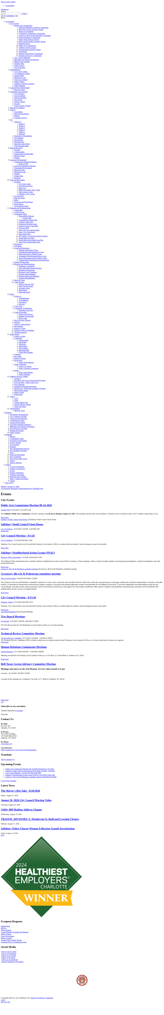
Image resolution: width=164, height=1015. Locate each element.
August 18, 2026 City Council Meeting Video (26, 800)
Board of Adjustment (26, 32)
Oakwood (22, 344)
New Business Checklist (18, 429)
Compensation (19, 152)
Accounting (18, 112)
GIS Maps (18, 246)
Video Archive (19, 66)
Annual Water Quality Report (11, 940)
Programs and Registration (23, 202)
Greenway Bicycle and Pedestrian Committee (35, 36)
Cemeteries (18, 338)
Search (24, 13)
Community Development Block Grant (32, 256)
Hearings (17, 178)
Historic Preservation (21, 262)
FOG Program (19, 384)
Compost (17, 354)
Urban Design (19, 282)
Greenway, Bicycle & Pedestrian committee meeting (19, 569)
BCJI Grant (23, 318)
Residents (8, 435)
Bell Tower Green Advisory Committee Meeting (28, 664)
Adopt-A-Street (19, 336)
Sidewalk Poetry (24, 292)
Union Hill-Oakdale (26, 352)
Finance (12, 110)
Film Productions (20, 98)
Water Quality (19, 392)
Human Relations (7, 652)
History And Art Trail (26, 284)
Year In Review (19, 68)
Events (12, 471)
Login (3, 1000)
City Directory (19, 94)
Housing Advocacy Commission (30, 56)
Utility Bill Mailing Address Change (21, 809)
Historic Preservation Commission (31, 54)
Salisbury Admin (7, 602)
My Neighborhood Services (19, 449)
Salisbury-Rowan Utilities (19, 376)
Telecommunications (21, 146)
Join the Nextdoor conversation (12, 962)
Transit (12, 396)
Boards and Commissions (23, 26)
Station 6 (22, 134)
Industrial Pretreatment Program (25, 386)
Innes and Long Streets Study (29, 230)
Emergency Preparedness (23, 136)
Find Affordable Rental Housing (30, 268)
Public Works (14, 334)
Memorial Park (24, 350)
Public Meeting (19, 86)
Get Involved (19, 196)
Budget (16, 116)
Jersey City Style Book (27, 232)
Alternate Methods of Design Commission (33, 28)
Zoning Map (18, 176)
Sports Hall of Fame (21, 206)
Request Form (19, 142)
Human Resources (16, 148)
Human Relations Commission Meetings (24, 646)
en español (19, 711)
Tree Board (23, 52)
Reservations (18, 204)
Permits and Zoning (17, 431)
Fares (16, 400)
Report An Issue (20, 358)
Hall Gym (22, 188)
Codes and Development (18, 419)
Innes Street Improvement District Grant (33, 258)
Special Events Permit (22, 144)
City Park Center (25, 184)
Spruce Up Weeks (25, 366)
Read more (5, 517)
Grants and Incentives (22, 248)
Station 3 (22, 128)
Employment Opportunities (23, 154)
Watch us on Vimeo (8, 958)
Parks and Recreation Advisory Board (32, 42)
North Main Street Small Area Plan (31, 240)
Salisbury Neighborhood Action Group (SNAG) (28, 552)
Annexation (18, 210)
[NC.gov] (9, 996)
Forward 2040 (24, 228)
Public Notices (19, 82)
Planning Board (24, 44)
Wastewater (18, 394)
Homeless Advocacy (26, 310)
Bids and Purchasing (21, 114)
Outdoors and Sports (17, 475)
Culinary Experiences (17, 469)
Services (22, 304)
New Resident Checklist (18, 451)
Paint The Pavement (26, 286)
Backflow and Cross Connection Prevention (29, 380)
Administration (15, 70)
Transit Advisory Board (22, 405)
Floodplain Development (23, 168)
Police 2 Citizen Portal (22, 324)
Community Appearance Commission (32, 34)
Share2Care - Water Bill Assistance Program (29, 388)
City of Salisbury (7, 529)
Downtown (18, 244)
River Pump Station (21, 390)
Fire (11, 120)
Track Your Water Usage (18, 459)
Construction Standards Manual (25, 162)
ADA (16, 398)
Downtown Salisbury (17, 108)
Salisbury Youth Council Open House (14, 519)
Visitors (8, 465)
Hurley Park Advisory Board (29, 40)
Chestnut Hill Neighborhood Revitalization (34, 260)
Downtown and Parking (18, 441)
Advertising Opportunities (19, 415)
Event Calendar (19, 96)
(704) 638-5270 (6, 744)
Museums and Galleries (18, 477)
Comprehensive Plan (17, 421)
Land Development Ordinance (25, 166)
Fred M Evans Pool (25, 186)
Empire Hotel (19, 76)
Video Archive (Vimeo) (22, 106)
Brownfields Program (26, 216)
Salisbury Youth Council (27, 48)
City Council (14, 24)
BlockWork (23, 290)
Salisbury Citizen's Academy (24, 84)
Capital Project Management (20, 88)
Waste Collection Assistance (28, 368)
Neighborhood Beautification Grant (31, 252)
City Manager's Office (22, 74)
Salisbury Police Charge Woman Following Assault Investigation (38, 828)
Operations (22, 302)
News (12, 453)
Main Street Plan (24, 234)
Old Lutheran (23, 348)
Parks (16, 200)
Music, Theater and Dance (19, 479)
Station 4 (22, 130)
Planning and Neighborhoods (20, 208)
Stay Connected (15, 457)
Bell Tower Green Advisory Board (31, 30)
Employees (5, 9)
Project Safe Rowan (26, 314)
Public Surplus (15, 433)
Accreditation (23, 300)
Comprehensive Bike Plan (28, 220)
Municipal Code (20, 78)
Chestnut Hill (23, 340)
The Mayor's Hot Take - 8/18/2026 (20, 790)
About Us (17, 122)
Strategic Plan (19, 64)
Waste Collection (20, 364)
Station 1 (22, 124)
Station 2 (22, 126)
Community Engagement (18, 92)
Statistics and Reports (26, 316)
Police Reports (6, 930)
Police (12, 294)
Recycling (17, 356)
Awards (17, 104)
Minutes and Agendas (22, 62)
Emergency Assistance (27, 266)
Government (9, 22)
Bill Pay (13, 437)
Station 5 (22, 132)
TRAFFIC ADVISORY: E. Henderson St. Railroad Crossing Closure (40, 819)
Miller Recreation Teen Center (29, 190)
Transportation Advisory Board (30, 50)
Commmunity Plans (17, 439)
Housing (13, 447)
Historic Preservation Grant (28, 250)
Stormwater (18, 360)
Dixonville (22, 342)
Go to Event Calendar (8, 781)
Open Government (20, 80)
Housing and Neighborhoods (24, 264)
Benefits (17, 150)
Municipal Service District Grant (30, 254)
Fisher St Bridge (24, 374)
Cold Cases (18, 306)
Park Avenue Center (26, 192)
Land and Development (18, 160)
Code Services (19, 212)
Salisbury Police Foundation (24, 330)
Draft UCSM (23, 164)
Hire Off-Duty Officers (22, 320)
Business (8, 413)
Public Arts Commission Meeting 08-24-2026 (26, 505)
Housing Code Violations (28, 272)
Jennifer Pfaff (5, 510)
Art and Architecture (17, 467)
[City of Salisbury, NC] (9, 16)
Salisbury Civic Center (27, 194)
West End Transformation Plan (29, 242)
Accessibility (9, 6)
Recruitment (18, 140)
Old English (23, 346)
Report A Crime (19, 328)
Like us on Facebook (8, 954)
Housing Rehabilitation (27, 278)
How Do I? (9, 483)
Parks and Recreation (17, 180)
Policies (17, 158)
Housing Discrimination (27, 274)
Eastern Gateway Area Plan (28, 226)
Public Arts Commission (27, 46)
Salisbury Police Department (11, 557)
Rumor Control (19, 102)
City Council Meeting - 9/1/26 (18, 535)
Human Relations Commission (29, 38)
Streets (16, 370)
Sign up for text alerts (8, 952)
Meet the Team (19, 90)
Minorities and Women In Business (26, 60)
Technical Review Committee (11, 638)
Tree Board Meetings (8, 612)
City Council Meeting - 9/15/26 (18, 597)
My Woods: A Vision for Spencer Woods (33, 236)
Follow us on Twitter (8, 956)
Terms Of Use (35, 998)
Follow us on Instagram (9, 960)
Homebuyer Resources (27, 270)
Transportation (15, 409)
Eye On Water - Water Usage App (26, 382)
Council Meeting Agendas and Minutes (14, 932)
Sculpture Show (24, 288)
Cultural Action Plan (26, 222)
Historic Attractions (16, 473)
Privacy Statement (46, 998)
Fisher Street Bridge (26, 372)
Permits (17, 174)
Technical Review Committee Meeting (23, 633)
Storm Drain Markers (26, 362)
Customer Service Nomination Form (13, 942)
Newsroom (18, 100)
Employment (5, 926)
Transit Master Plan (21, 403)
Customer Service (20, 118)
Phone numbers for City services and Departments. (19, 750)
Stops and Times (20, 407)
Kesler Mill (27, 218)
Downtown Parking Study (28, 224)
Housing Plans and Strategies (29, 276)
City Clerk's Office (21, 72)
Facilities (17, 182)
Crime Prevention (20, 312)
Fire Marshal (18, 138)
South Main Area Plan (26, 238)
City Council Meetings (22, 58)
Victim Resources (20, 332)
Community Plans (20, 214)
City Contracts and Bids (18, 417)
